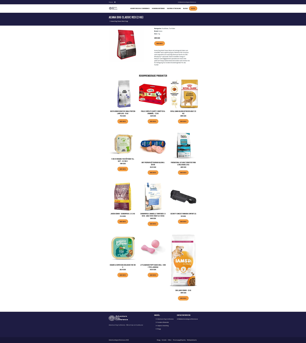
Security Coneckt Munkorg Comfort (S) (183, 214)
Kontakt (164, 340)
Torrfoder (172, 28)
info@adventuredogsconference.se (187, 2)
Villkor (170, 340)
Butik (193, 8)
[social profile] (115, 2)
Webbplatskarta (192, 340)
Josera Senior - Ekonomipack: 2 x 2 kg (123, 214)
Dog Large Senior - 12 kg (183, 290)
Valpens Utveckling (174, 8)
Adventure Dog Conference (139, 8)
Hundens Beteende (158, 8)
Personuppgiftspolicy (179, 340)
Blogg (185, 8)
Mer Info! (160, 43)
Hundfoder (165, 28)
